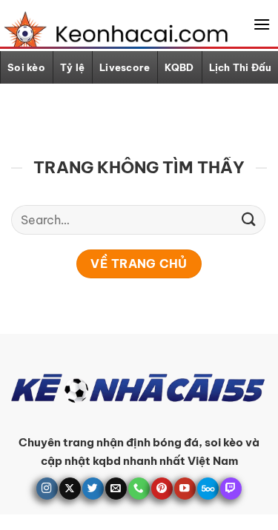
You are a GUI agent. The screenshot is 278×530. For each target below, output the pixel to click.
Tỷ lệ (72, 67)
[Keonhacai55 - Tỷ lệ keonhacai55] (113, 32)
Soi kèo (26, 67)
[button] (262, 24)
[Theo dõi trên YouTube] (184, 488)
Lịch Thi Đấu (240, 67)
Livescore (124, 67)
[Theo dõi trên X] (69, 488)
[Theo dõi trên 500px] (207, 488)
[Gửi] (249, 219)
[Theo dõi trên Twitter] (92, 488)
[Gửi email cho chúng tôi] (115, 488)
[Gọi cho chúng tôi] (138, 488)
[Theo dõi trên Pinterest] (161, 488)
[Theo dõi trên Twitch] (230, 488)
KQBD (179, 67)
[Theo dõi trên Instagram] (46, 488)
